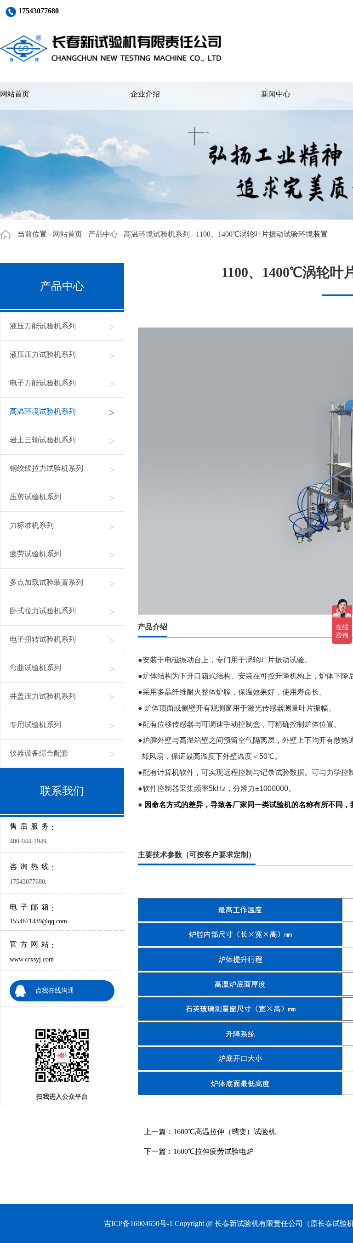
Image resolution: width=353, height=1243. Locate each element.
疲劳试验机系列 (62, 554)
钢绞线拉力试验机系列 (62, 469)
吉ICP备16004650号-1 (138, 1223)
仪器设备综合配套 (62, 753)
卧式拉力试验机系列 (62, 611)
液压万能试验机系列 (62, 326)
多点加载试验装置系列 (62, 583)
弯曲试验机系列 (62, 668)
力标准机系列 (62, 526)
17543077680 (27, 881)
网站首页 (14, 94)
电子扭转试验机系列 (62, 639)
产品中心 (103, 234)
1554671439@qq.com (38, 921)
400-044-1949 (28, 841)
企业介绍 (145, 94)
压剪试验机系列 (62, 497)
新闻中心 (275, 94)
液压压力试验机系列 (62, 355)
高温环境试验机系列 (157, 234)
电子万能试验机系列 (62, 383)
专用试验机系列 (62, 725)
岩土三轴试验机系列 (62, 440)
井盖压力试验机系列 (62, 696)
